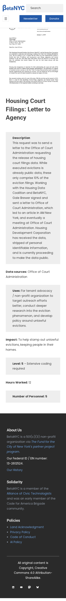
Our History (15, 470)
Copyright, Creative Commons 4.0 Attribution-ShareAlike (33, 573)
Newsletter (31, 18)
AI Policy (16, 542)
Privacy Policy (20, 532)
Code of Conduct (23, 537)
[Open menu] (6, 19)
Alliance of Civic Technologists (29, 493)
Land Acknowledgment (27, 527)
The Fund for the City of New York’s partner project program (31, 447)
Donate (54, 18)
